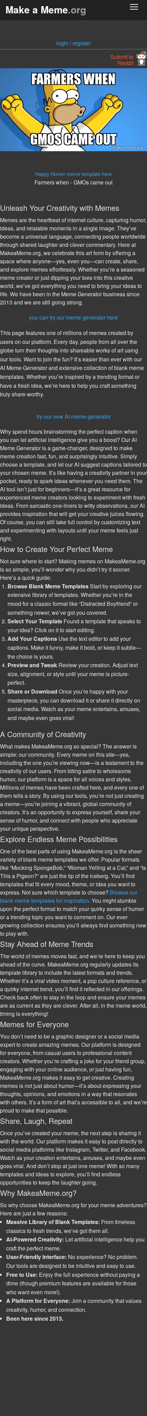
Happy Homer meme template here (73, 173)
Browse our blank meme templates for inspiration (68, 896)
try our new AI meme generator (74, 416)
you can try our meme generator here (73, 317)
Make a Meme (45, 9)
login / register (73, 43)
